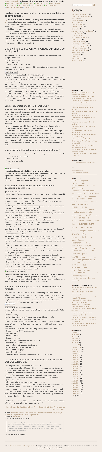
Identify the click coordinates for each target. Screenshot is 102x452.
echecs (83, 278)
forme (88, 220)
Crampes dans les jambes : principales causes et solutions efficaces (84, 102)
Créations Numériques (79, 12)
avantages (59, 413)
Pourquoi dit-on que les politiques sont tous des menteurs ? (83, 146)
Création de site (77, 25)
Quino (97, 193)
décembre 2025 (77, 347)
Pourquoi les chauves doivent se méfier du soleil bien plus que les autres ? (82, 107)
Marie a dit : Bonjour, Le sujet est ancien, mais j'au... (82, 293)
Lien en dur (75, 23)
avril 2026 (75, 341)
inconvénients (9, 415)
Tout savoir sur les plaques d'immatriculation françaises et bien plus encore (83, 118)
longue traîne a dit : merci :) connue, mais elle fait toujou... (84, 297)
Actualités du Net (77, 27)
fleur (83, 257)
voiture (42, 413)
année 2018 (75, 370)
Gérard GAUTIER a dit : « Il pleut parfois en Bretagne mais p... (82, 301)
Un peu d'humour (77, 33)
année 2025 (75, 356)
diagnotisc (81, 193)
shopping (92, 231)
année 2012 (75, 383)
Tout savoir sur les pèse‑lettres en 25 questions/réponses (84, 93)
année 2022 (75, 362)
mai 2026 (75, 338)
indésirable (81, 199)
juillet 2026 (75, 334)
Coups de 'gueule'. (78, 20)
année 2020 (75, 366)
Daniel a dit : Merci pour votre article (84, 317)
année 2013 (75, 381)
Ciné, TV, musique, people (80, 46)
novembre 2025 (77, 349)
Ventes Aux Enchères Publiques (21, 413)
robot (81, 220)
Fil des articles (78, 171)
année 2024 (75, 358)
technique (82, 231)
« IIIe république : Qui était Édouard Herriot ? (20, 407)
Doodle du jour (76, 39)
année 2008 (75, 392)
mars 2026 (75, 343)
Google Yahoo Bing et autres (81, 16)
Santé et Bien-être (77, 59)
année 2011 (75, 385)
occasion (26, 415)
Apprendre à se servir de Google (82, 31)
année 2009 (75, 389)
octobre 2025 (76, 351)
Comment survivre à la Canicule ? (83, 96)
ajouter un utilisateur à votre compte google (84, 212)
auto (38, 413)
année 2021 (75, 364)
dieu (79, 270)
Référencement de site (79, 48)
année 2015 (75, 377)
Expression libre (77, 35)
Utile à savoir (76, 54)
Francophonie (76, 52)
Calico (90, 193)
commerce (82, 196)
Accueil (7, 1)
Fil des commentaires (80, 173)
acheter (36, 415)
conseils (33, 413)
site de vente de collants (84, 249)
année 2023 (75, 360)
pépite (32, 415)
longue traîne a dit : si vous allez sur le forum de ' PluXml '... (84, 288)
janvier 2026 (76, 345)
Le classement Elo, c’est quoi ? (82, 99)
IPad (91, 215)
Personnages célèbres (79, 44)
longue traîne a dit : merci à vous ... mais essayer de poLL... (83, 314)
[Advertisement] (84, 74)
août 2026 (75, 332)
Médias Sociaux (77, 61)
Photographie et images (79, 37)
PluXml (54, 448)
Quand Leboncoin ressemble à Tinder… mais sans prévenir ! (84, 150)
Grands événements (78, 42)
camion (47, 413)
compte (90, 273)
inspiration (83, 204)
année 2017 (75, 372)
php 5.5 (74, 180)
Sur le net (75, 18)
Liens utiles (75, 29)
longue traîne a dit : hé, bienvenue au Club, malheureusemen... (84, 324)
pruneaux (83, 215)
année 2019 (75, 368)
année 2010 (75, 387)
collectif (81, 272)
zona (97, 273)
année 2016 (75, 375)
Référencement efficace (79, 14)
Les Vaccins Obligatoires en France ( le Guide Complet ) (84, 136)
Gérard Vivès (85, 248)
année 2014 (75, 379)
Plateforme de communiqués (85, 162)
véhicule (52, 413)
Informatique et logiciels (80, 50)
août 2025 (75, 353)
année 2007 (75, 394)
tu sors (80, 245)
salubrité (83, 209)
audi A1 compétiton (78, 189)
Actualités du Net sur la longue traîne (22, 446)
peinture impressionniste (79, 184)
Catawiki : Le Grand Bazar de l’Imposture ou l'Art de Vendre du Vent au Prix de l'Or (84, 141)
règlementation (18, 415)
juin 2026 (75, 336)
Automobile (15, 1)
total (73, 396)
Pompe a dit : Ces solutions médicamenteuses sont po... (81, 305)
